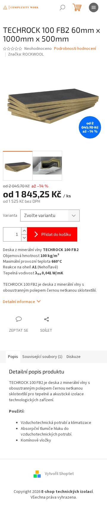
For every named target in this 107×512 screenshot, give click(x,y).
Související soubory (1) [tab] (42, 357)
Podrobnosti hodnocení (75, 49)
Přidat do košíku (56, 234)
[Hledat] (62, 7)
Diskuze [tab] (74, 357)
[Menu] (94, 7)
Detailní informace (19, 302)
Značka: (26, 54)
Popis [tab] (13, 357)
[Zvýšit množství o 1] (24, 230)
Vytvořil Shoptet (59, 474)
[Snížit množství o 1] (24, 237)
